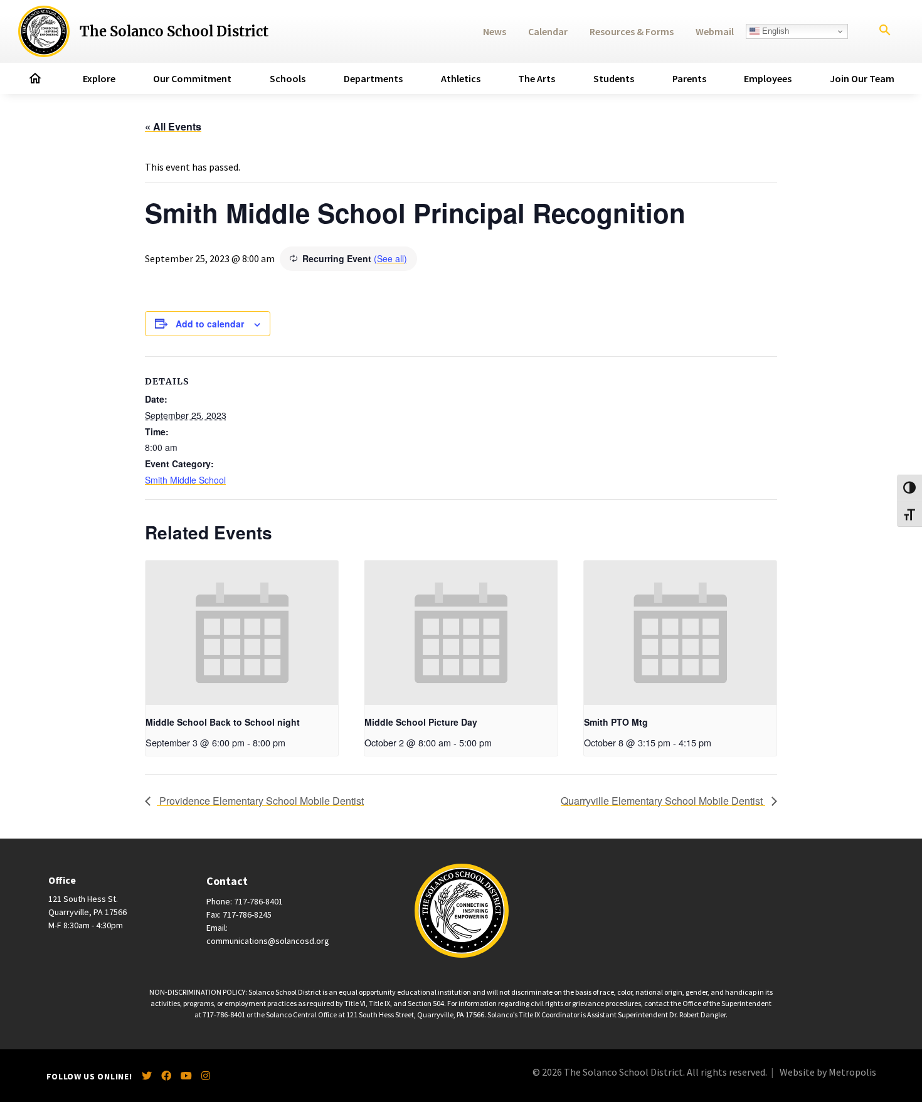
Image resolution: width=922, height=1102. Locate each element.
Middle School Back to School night (223, 722)
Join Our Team (862, 78)
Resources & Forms (632, 31)
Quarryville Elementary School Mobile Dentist (663, 800)
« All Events (173, 126)
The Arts (536, 78)
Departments (373, 78)
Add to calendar (210, 323)
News (494, 31)
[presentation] (242, 633)
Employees (768, 78)
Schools (287, 78)
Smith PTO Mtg (616, 722)
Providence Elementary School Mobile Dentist (260, 800)
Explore (99, 78)
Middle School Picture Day (420, 722)
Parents (689, 78)
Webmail (715, 31)
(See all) (390, 258)
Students (613, 78)
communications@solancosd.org (267, 940)
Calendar (548, 31)
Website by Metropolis (828, 1072)
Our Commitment (192, 78)
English (774, 31)
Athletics (460, 78)
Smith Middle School (185, 480)
